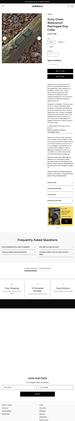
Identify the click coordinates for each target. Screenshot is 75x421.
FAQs (41, 405)
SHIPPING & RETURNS (54, 200)
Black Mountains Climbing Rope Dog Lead (66, 213)
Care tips (42, 408)
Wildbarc (50, 14)
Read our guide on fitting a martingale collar (56, 131)
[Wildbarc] (37, 6)
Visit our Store (7, 405)
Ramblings (5, 414)
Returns (42, 414)
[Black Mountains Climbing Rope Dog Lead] (54, 216)
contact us (66, 154)
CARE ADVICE (51, 194)
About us (5, 408)
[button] (68, 6)
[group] (37, 1)
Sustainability (6, 411)
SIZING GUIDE (51, 182)
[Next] (39, 38)
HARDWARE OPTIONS (54, 188)
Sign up (37, 394)
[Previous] (4, 38)
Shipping (42, 411)
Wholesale (43, 417)
